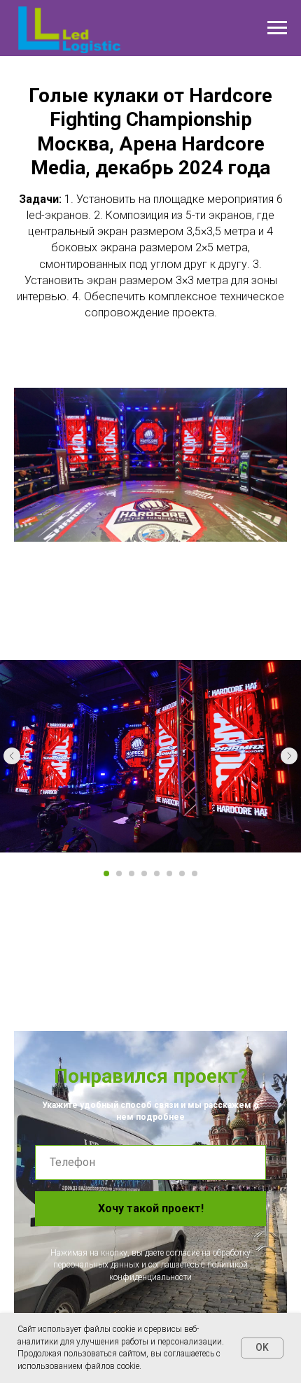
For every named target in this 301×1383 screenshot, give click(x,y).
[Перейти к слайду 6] (169, 873)
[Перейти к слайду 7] (182, 873)
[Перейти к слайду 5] (157, 873)
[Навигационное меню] (277, 28)
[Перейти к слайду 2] (119, 873)
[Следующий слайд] (289, 755)
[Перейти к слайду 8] (194, 873)
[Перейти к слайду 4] (144, 873)
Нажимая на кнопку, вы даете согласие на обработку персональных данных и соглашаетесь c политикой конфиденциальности (150, 1265)
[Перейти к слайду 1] (106, 873)
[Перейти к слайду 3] (131, 873)
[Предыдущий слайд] (12, 755)
